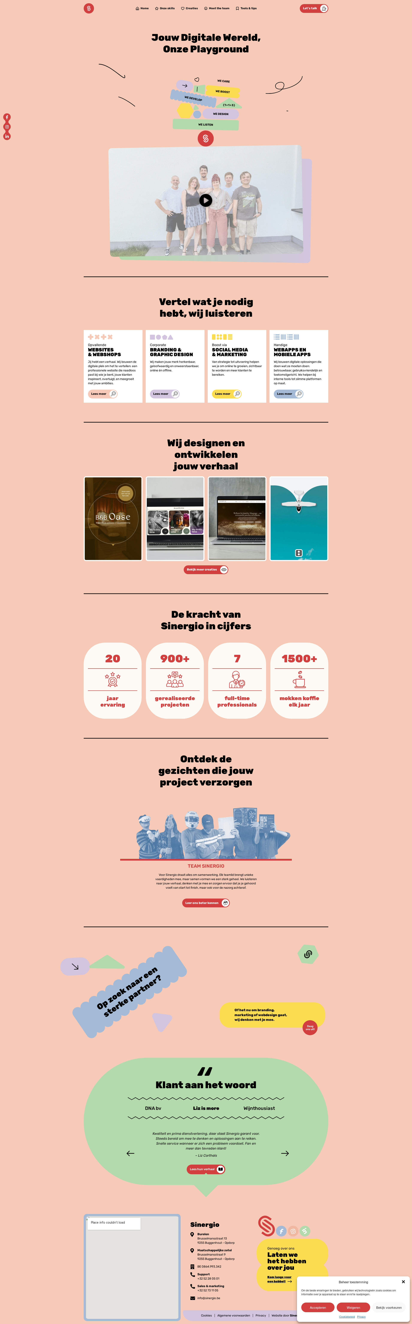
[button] (403, 1282)
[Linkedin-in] (7, 136)
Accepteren (318, 1307)
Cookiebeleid (347, 1316)
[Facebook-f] (7, 117)
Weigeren (353, 1307)
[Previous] (129, 1153)
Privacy (361, 1316)
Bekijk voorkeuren (389, 1307)
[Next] (283, 1153)
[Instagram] (7, 127)
